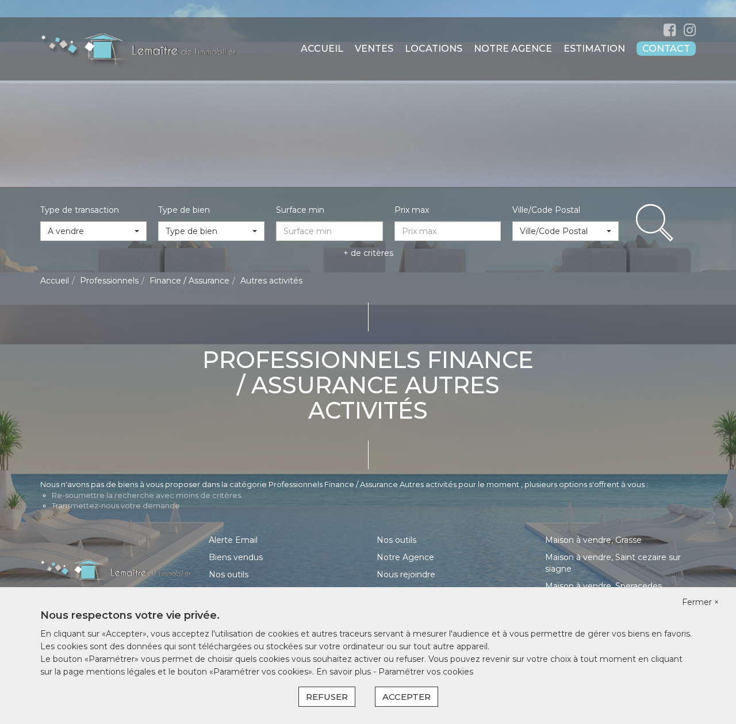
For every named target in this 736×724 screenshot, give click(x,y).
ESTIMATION (594, 48)
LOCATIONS (433, 48)
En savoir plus (344, 671)
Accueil (54, 280)
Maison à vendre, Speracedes (603, 586)
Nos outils (228, 574)
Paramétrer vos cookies (425, 671)
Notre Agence (405, 557)
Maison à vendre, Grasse (593, 540)
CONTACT (666, 48)
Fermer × (700, 602)
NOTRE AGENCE (513, 48)
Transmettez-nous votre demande (116, 505)
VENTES (374, 48)
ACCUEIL (322, 48)
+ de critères (368, 253)
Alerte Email (233, 540)
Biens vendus (236, 557)
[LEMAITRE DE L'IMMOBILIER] (138, 48)
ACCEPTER (406, 696)
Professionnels (109, 280)
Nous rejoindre (406, 574)
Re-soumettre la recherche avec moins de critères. (147, 495)
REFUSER (327, 696)
